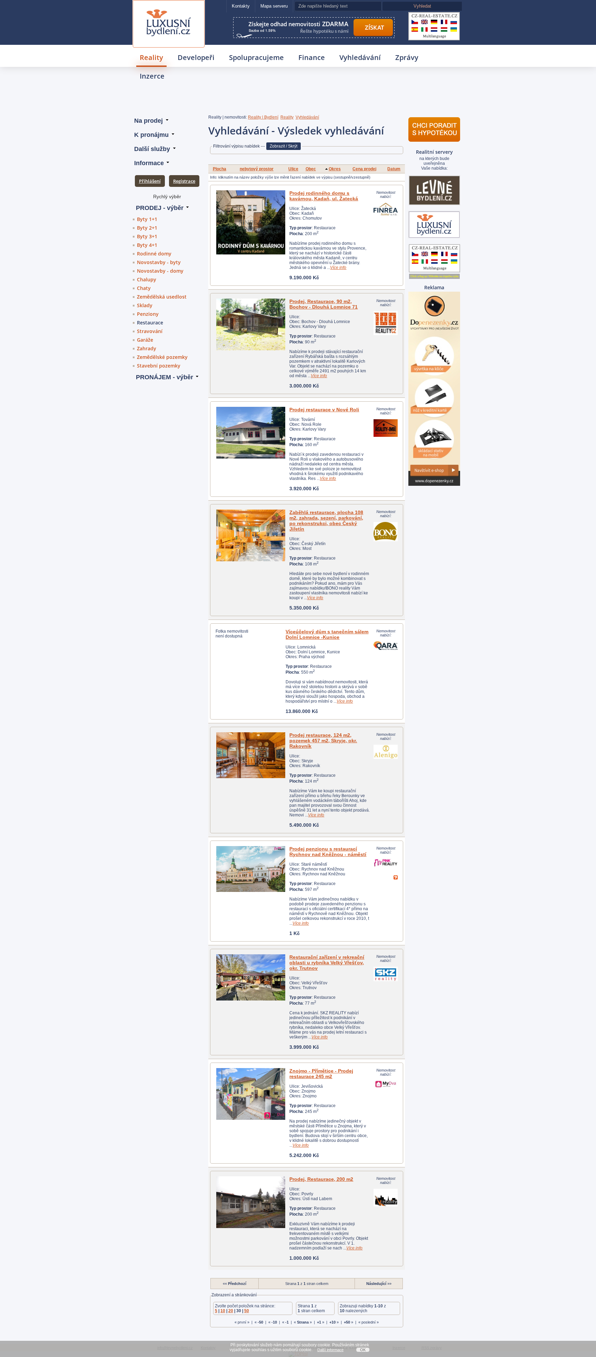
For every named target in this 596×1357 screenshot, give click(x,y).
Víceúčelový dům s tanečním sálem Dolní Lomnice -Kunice (327, 634)
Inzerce (152, 76)
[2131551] (251, 433)
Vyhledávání (360, 57)
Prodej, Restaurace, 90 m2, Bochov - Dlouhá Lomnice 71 (323, 304)
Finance (311, 57)
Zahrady (146, 348)
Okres (335, 169)
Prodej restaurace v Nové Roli (324, 409)
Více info (338, 267)
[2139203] (251, 869)
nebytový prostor (257, 169)
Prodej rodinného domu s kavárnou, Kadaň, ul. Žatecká (323, 195)
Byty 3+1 (147, 236)
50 (246, 1310)
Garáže (145, 339)
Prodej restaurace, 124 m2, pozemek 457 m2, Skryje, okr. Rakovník (323, 740)
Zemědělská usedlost (162, 296)
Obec (311, 169)
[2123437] (251, 1094)
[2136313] (251, 755)
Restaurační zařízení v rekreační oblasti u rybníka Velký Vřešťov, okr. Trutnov (326, 962)
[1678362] (251, 324)
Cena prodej (364, 169)
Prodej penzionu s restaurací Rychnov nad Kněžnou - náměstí (327, 851)
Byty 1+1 (147, 219)
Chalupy (146, 279)
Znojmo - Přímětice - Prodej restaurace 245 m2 (321, 1073)
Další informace (330, 1350)
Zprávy (406, 57)
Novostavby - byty (159, 262)
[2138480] (251, 977)
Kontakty (241, 6)
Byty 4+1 (147, 245)
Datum (393, 169)
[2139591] (251, 222)
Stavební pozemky (158, 365)
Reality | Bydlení (263, 117)
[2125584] (251, 535)
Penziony (148, 314)
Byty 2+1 (147, 227)
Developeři (196, 57)
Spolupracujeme (256, 57)
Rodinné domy (154, 253)
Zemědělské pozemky (162, 357)
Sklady (144, 305)
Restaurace (150, 322)
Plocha (219, 169)
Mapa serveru (274, 6)
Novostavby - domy (160, 271)
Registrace (184, 181)
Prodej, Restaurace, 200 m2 (321, 1179)
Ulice (293, 169)
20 (230, 1310)
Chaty (144, 288)
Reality (151, 57)
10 (222, 1310)
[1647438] (251, 1202)
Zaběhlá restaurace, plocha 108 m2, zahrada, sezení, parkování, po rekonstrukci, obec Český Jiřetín (326, 521)
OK (363, 1350)
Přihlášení (150, 181)
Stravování (149, 331)
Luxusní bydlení (168, 9)
